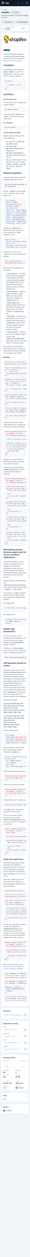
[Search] (22, 3)
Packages (5, 9)
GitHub (5, 1099)
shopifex (5, 12)
